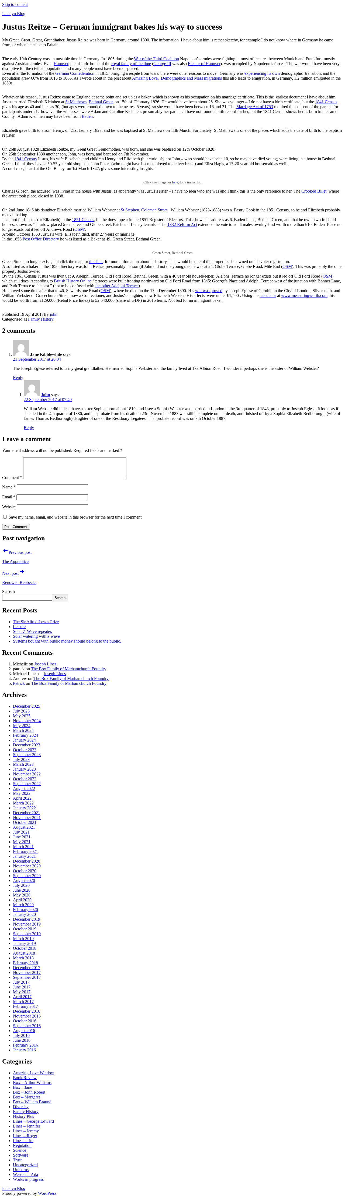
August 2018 (24, 953)
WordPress (47, 1193)
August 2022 (24, 788)
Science (19, 1150)
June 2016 (21, 1040)
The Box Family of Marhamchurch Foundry (68, 669)
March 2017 (23, 1001)
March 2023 (23, 764)
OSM (79, 229)
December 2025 (26, 706)
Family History (41, 319)
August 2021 (24, 827)
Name (9, 487)
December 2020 (26, 861)
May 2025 (21, 716)
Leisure (19, 626)
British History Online (73, 281)
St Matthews (76, 102)
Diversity (21, 1106)
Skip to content (15, 4)
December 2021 (26, 812)
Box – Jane (22, 1087)
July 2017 (21, 982)
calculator (268, 295)
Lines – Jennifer (26, 1126)
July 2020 (21, 885)
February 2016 (25, 1045)
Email (8, 497)
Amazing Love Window (33, 1073)
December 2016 (26, 1011)
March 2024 (23, 730)
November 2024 (27, 720)
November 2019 (27, 924)
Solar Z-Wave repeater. (32, 631)
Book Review (25, 1077)
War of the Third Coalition (156, 58)
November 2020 (27, 866)
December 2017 (26, 967)
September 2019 (27, 933)
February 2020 (25, 909)
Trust (17, 1160)
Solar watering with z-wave (36, 636)
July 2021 (21, 832)
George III (162, 63)
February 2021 (25, 851)
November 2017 (27, 972)
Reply (18, 377)
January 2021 (24, 856)
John (45, 394)
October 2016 (24, 1021)
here (175, 182)
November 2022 (27, 774)
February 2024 (25, 735)
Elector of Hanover (204, 63)
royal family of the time (131, 63)
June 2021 (21, 837)
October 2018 (24, 948)
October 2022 (24, 779)
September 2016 (27, 1025)
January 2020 (24, 914)
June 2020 (21, 890)
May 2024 (21, 725)
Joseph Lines (45, 664)
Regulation (22, 1145)
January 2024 (24, 740)
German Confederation (74, 73)
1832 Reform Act (182, 224)
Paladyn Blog (13, 13)
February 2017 (25, 1006)
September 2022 (27, 783)
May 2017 (21, 992)
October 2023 (24, 749)
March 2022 (23, 803)
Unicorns (21, 1169)
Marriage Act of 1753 (254, 106)
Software (20, 1155)
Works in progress (28, 1179)
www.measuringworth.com (304, 295)
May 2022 (21, 793)
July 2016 (21, 1035)
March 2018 (23, 958)
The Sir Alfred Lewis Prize (36, 621)
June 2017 (21, 987)
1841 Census (326, 102)
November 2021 (27, 817)
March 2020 (23, 904)
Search (8, 591)
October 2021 (24, 822)
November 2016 (27, 1016)
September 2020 (27, 875)
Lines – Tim (23, 1140)
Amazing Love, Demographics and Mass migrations (177, 78)
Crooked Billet (313, 191)
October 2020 (24, 871)
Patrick (19, 683)
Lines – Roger (25, 1135)
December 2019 (26, 919)
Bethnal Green (101, 102)
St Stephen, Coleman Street (144, 210)
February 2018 (25, 962)
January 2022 (24, 808)
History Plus (23, 1116)
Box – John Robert (29, 1092)
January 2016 (24, 1050)
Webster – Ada (25, 1174)
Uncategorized (25, 1164)
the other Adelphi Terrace (117, 285)
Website (9, 507)
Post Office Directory (41, 239)
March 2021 (23, 846)
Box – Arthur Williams (32, 1082)
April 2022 (22, 798)
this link (96, 261)
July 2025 (21, 711)
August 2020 (24, 880)
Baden (87, 116)
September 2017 (27, 977)
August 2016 (24, 1030)
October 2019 (24, 929)
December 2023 (26, 745)
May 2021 (21, 841)
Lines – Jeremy (26, 1131)
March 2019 (23, 938)
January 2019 (24, 943)
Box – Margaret (26, 1097)
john (53, 314)
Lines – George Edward (33, 1121)
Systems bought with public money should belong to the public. (67, 641)
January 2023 (24, 769)
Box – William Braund (32, 1102)
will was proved (208, 290)
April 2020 (22, 900)
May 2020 (21, 895)
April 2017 (22, 996)
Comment (12, 477)
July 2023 (21, 759)
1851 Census (83, 219)
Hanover (61, 63)
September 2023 (27, 754)
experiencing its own (262, 73)
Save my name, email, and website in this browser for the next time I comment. (76, 517)
